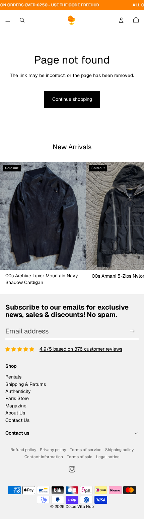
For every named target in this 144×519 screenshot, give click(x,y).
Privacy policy (53, 449)
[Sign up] (132, 331)
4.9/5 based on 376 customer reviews (81, 349)
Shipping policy (119, 449)
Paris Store (17, 398)
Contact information (43, 457)
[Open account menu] (121, 20)
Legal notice (108, 457)
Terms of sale (79, 457)
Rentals (13, 377)
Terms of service (85, 449)
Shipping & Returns (25, 384)
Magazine (15, 406)
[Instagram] (72, 469)
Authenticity (18, 391)
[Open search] (22, 20)
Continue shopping (72, 99)
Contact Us (17, 420)
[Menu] (7, 20)
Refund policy (23, 449)
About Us (15, 413)
